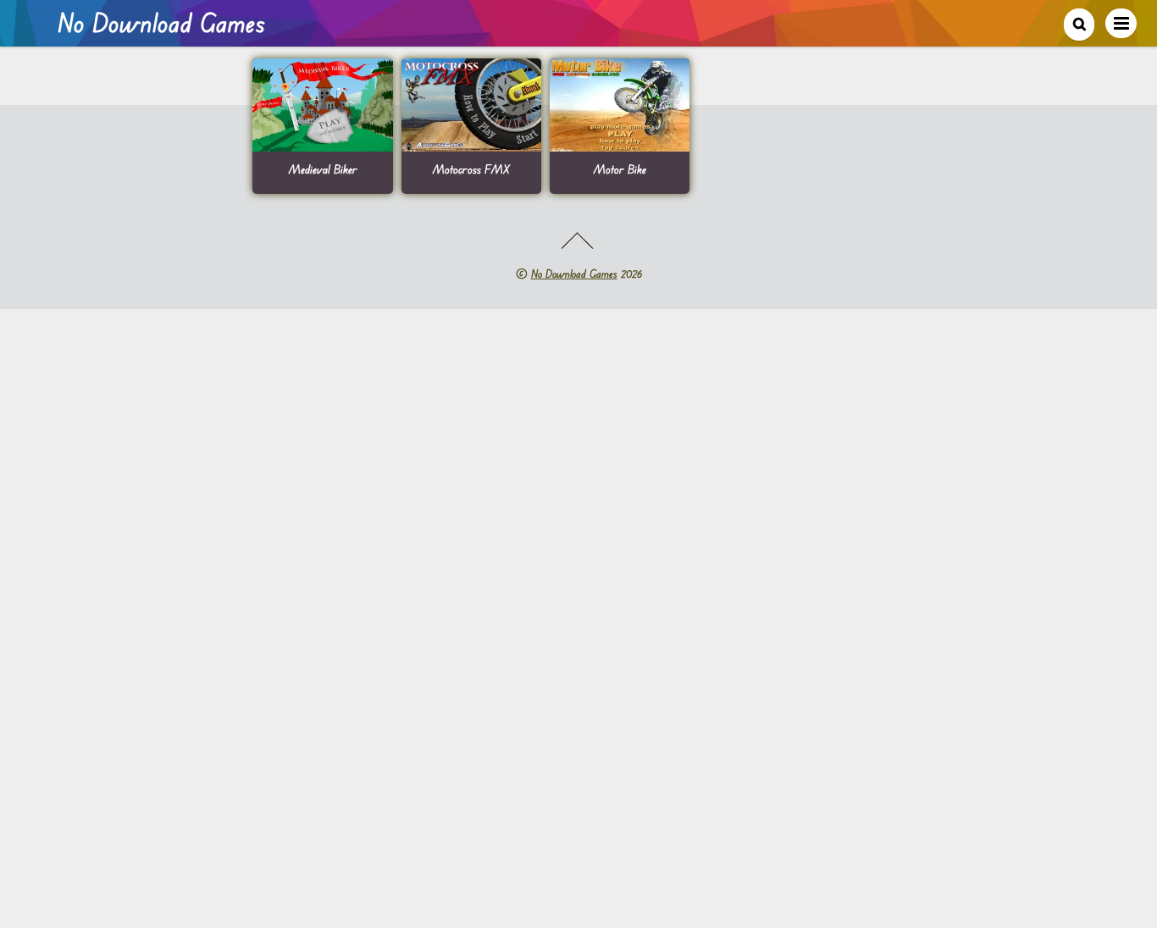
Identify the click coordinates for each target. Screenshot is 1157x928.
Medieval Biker (323, 169)
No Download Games (574, 273)
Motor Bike (620, 169)
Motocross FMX (471, 169)
